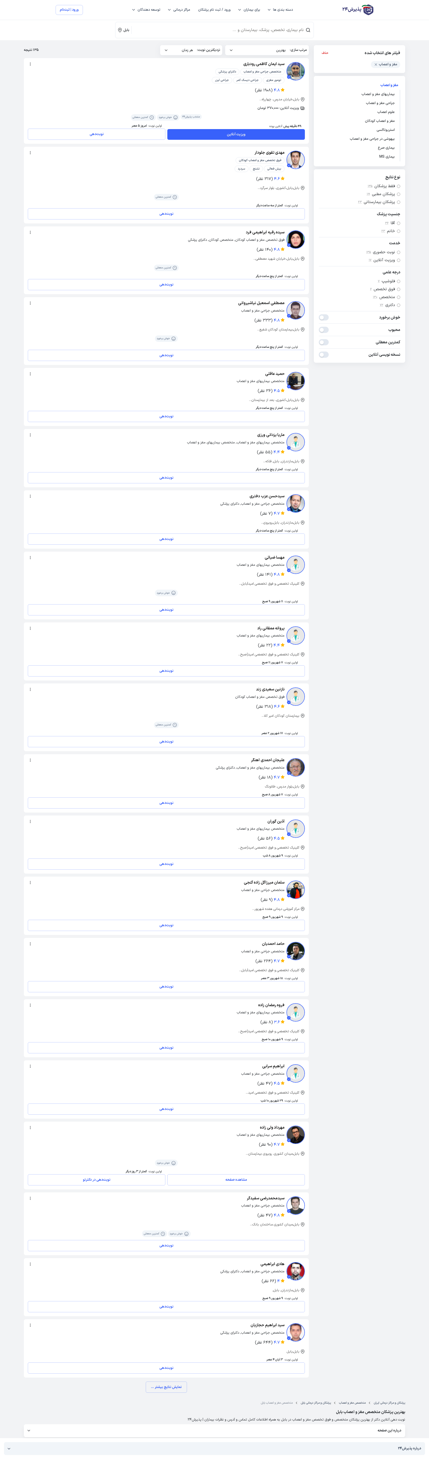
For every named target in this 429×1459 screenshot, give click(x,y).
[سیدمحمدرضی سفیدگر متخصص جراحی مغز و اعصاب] (295, 1205)
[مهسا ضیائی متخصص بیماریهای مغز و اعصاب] (295, 565)
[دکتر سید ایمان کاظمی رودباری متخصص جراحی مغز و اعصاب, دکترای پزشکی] (295, 71)
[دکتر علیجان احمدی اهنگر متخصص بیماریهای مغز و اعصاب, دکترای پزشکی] (295, 767)
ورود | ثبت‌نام (69, 9)
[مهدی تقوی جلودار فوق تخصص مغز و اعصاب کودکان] (295, 160)
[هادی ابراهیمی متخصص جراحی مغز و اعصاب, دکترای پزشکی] (295, 1271)
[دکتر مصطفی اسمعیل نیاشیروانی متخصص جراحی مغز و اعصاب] (295, 310)
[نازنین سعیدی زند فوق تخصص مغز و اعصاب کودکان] (295, 696)
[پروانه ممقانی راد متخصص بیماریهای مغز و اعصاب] (295, 635)
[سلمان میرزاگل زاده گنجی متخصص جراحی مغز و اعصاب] (295, 890)
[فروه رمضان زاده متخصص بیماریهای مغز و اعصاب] (295, 1012)
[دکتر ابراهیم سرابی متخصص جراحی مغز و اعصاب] (295, 1073)
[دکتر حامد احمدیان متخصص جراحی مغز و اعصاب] (295, 951)
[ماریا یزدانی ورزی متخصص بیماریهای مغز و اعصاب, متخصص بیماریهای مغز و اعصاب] (295, 442)
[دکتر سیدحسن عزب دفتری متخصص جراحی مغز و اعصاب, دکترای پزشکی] (295, 503)
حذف (325, 53)
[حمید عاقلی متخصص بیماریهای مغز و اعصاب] (295, 381)
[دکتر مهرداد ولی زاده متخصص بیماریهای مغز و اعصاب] (295, 1135)
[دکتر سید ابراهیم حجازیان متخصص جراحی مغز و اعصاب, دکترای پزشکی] (295, 1332)
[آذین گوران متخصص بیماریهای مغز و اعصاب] (295, 828)
